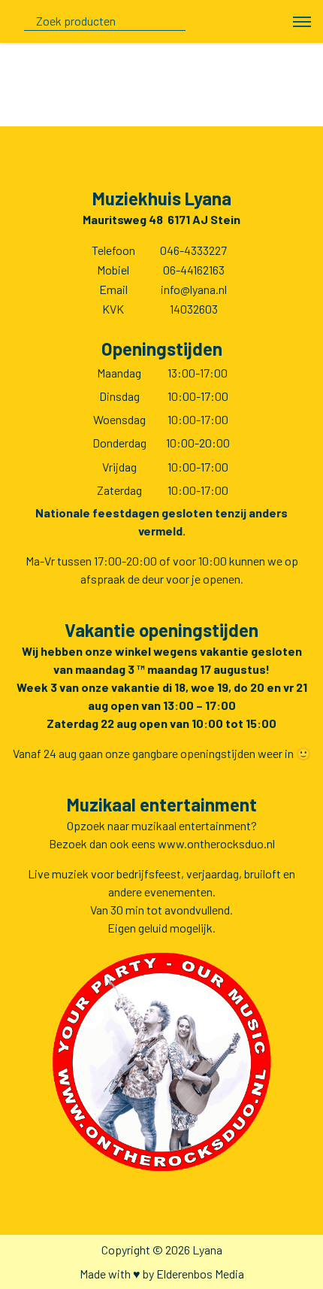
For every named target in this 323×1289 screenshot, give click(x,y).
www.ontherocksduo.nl (216, 843)
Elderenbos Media (200, 1273)
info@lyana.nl (194, 289)
